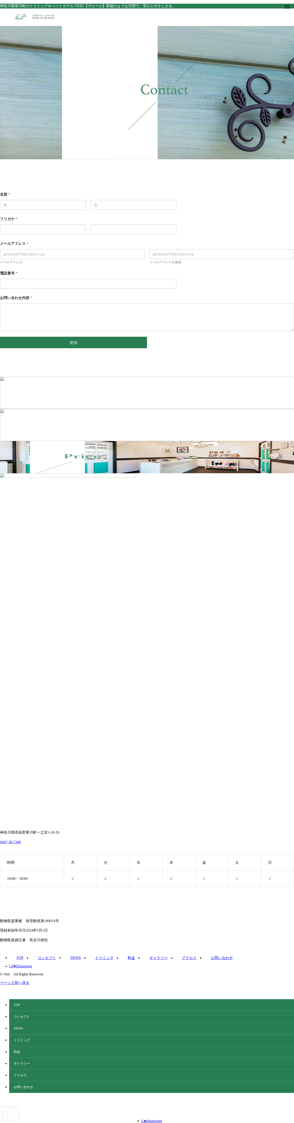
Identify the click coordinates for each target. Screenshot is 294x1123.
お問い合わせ (222, 958)
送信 (73, 342)
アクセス (189, 958)
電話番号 (8, 273)
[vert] (152, 16)
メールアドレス (11, 262)
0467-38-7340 (10, 842)
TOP (19, 958)
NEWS (75, 958)
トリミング (104, 958)
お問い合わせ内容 (16, 298)
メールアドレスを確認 (165, 262)
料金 (131, 958)
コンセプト (47, 958)
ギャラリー (158, 958)
